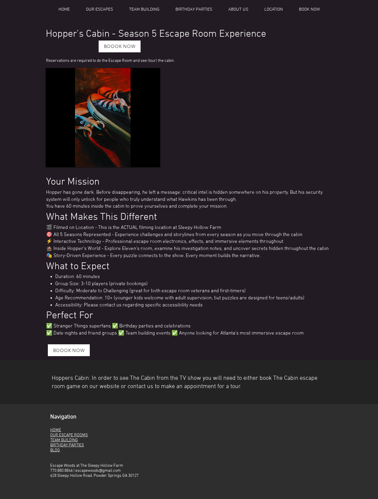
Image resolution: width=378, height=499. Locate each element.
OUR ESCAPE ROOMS (69, 435)
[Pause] (53, 159)
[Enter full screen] (152, 159)
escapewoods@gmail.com (98, 470)
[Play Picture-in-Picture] (142, 159)
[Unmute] (63, 159)
